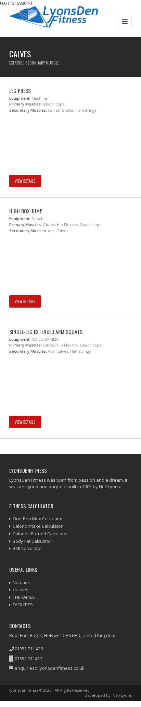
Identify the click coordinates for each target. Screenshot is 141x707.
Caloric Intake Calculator (38, 526)
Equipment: (19, 98)
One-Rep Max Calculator (38, 518)
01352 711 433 (29, 649)
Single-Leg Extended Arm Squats (45, 331)
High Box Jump (25, 211)
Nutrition (21, 582)
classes (20, 589)
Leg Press (20, 90)
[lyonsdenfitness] (53, 21)
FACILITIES (23, 605)
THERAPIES (24, 597)
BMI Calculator (27, 548)
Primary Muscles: (25, 104)
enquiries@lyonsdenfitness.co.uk (50, 668)
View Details (25, 181)
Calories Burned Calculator (40, 534)
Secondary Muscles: (28, 110)
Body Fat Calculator (32, 541)
